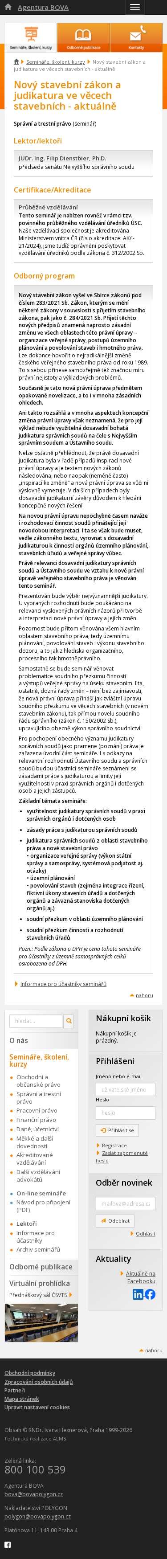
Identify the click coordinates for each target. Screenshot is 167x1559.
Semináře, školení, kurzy (55, 61)
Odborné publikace (41, 1266)
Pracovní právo (36, 1110)
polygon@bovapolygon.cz (37, 1516)
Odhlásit (145, 1233)
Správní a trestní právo (38, 1097)
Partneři (14, 1390)
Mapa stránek (21, 1399)
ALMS (59, 1438)
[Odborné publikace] (83, 33)
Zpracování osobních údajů (38, 1382)
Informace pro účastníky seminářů (63, 984)
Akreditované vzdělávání (34, 1158)
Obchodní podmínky (29, 1373)
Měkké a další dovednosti (34, 1142)
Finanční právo (36, 1120)
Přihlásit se (121, 1130)
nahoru (144, 995)
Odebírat (119, 1220)
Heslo (102, 1099)
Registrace (114, 1145)
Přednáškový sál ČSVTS (38, 1295)
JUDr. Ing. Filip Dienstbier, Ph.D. (62, 158)
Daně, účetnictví (37, 1129)
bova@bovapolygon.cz (33, 1494)
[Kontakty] (136, 33)
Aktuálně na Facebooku (140, 1277)
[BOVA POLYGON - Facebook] (7, 1544)
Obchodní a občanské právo (38, 1080)
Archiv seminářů (38, 1249)
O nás (18, 1040)
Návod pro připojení (43, 1202)
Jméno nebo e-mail (119, 1076)
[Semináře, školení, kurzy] (30, 33)
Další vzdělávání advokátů (38, 1175)
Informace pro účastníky (35, 1236)
